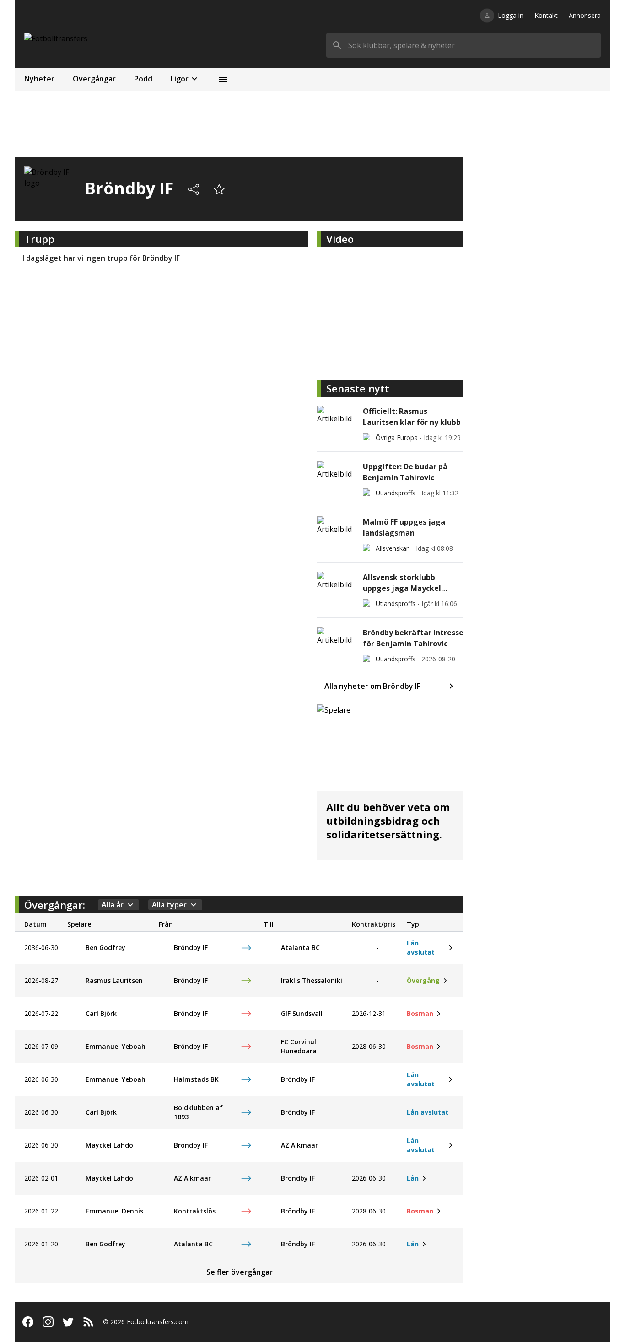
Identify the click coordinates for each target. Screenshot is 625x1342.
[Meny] (223, 79)
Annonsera (585, 15)
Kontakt (546, 15)
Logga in (510, 15)
